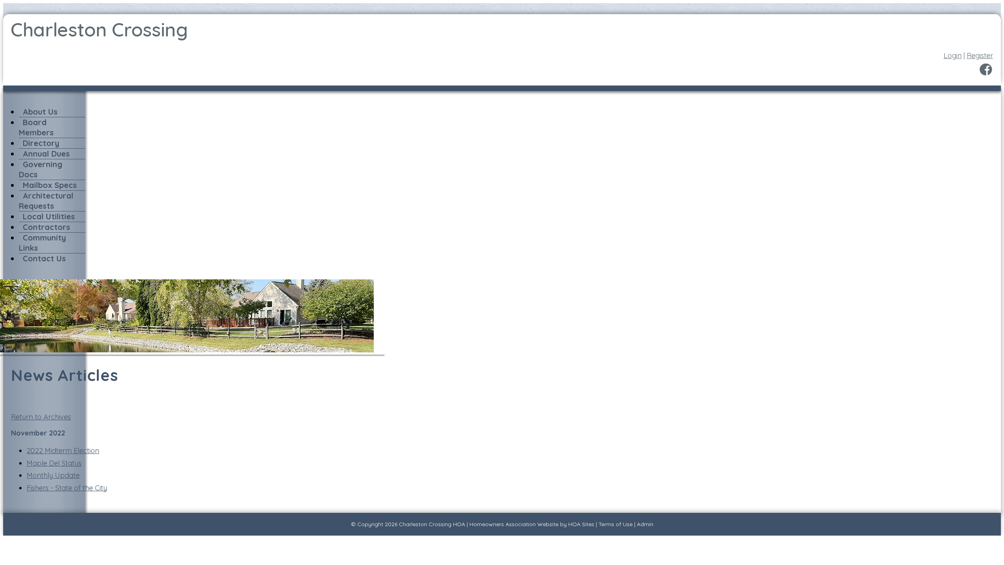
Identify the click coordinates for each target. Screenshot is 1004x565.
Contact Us (44, 258)
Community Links (42, 243)
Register (980, 55)
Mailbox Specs (50, 185)
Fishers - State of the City (67, 487)
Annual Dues (46, 154)
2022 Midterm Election (63, 450)
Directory (41, 143)
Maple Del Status (54, 463)
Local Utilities (49, 216)
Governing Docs (40, 169)
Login (953, 55)
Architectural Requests (46, 201)
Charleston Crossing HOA (432, 524)
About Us (40, 112)
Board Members (36, 127)
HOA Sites (581, 524)
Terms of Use (615, 524)
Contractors (46, 227)
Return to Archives (41, 416)
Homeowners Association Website (513, 524)
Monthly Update (53, 475)
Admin (645, 524)
